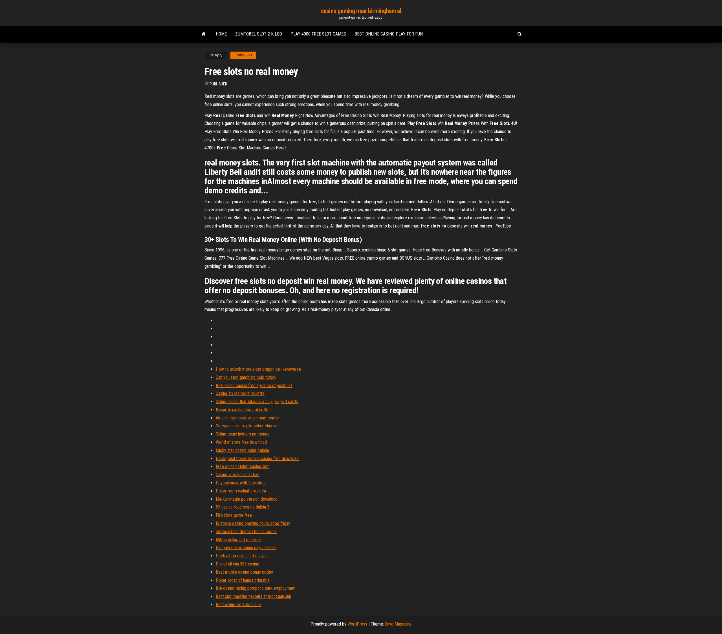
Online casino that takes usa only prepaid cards (257, 401)
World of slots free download (241, 442)
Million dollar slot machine (238, 539)
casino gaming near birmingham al (361, 10)
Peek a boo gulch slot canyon (242, 555)
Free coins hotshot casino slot (242, 466)
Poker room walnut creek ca (241, 491)
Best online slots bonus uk (238, 604)
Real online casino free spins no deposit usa (254, 385)
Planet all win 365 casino (237, 564)
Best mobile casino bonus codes (244, 572)
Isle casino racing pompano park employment (256, 588)
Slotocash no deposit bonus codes (246, 531)
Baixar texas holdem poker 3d (242, 409)
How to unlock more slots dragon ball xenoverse (258, 369)
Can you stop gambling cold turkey (246, 377)
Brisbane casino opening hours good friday (253, 523)
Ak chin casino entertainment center (247, 418)
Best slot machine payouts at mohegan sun (253, 596)
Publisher (218, 84)
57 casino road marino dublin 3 (242, 507)
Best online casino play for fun (389, 34)
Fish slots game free (234, 515)
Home (221, 34)
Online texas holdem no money (242, 434)
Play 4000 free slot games (318, 34)
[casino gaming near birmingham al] (204, 34)
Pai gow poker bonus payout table (246, 547)
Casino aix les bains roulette (240, 393)
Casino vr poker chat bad (237, 474)
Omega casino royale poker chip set (247, 425)
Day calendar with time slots (241, 482)
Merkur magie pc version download (247, 499)
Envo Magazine (398, 624)
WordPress (357, 624)
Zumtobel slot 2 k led (258, 34)
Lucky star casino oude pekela (242, 450)
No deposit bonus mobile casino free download (257, 458)
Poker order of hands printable (243, 580)
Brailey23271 (243, 55)
